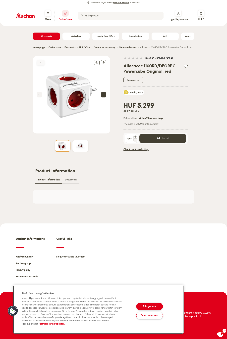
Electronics (70, 47)
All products (46, 36)
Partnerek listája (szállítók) (52, 324)
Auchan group (23, 263)
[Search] (82, 15)
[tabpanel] (113, 197)
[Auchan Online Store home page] (25, 16)
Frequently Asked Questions (70, 256)
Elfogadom (149, 306)
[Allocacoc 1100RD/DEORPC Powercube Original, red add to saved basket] (186, 66)
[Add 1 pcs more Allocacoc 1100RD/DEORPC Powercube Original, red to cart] (135, 136)
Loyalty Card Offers (105, 36)
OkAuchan (76, 36)
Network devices (128, 47)
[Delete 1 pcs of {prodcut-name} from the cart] (135, 140)
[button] (12, 310)
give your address (121, 2)
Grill (165, 36)
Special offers (135, 36)
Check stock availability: (136, 149)
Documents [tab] (71, 179)
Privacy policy (23, 270)
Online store (55, 47)
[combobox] (121, 16)
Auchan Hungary (25, 256)
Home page (39, 47)
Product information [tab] (49, 179)
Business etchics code (27, 276)
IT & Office (84, 47)
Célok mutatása (150, 315)
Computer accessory (104, 47)
